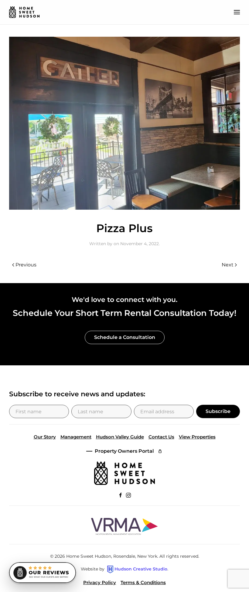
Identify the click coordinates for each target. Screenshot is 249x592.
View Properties (197, 437)
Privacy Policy (99, 582)
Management (75, 437)
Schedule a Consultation (124, 337)
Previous (25, 265)
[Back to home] (24, 12)
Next (228, 265)
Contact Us (161, 437)
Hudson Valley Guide (120, 437)
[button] (237, 12)
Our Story (45, 437)
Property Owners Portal (124, 451)
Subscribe (218, 411)
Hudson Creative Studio (140, 569)
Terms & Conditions (143, 582)
